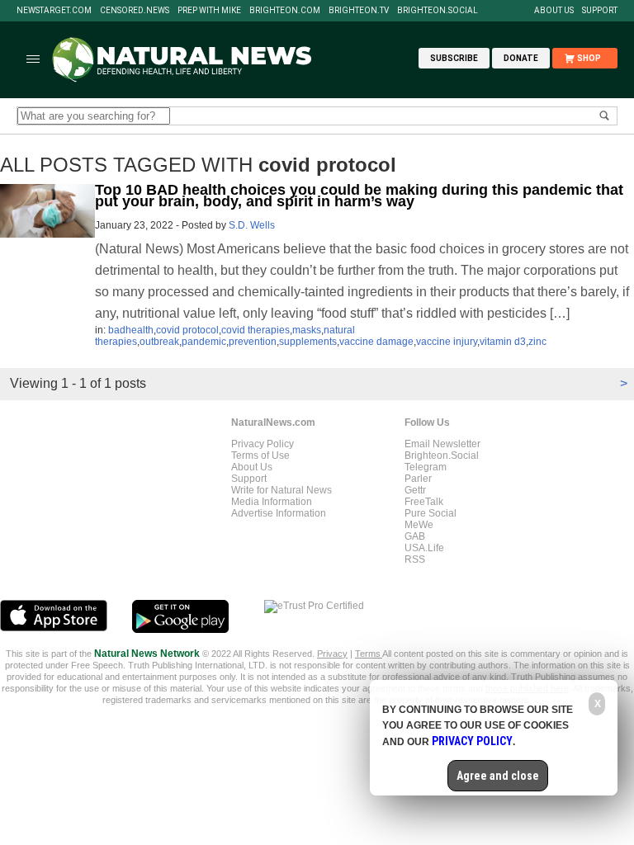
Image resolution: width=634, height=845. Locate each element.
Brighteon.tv (359, 11)
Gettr (415, 490)
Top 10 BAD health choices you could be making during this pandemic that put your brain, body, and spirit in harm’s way (359, 196)
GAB (415, 536)
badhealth (131, 330)
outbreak (159, 341)
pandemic (204, 341)
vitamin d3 (503, 341)
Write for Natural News (281, 490)
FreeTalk (424, 501)
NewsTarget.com (54, 11)
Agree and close (498, 775)
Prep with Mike (209, 11)
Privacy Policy (262, 444)
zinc (537, 341)
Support (599, 11)
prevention (253, 341)
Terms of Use (260, 455)
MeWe (419, 525)
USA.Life (424, 548)
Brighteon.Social (437, 11)
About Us (554, 11)
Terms (368, 654)
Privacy (332, 654)
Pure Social (431, 513)
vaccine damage (376, 341)
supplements (308, 341)
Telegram (426, 467)
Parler (418, 478)
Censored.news (134, 11)
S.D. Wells (252, 225)
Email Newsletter (442, 444)
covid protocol (187, 330)
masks (306, 330)
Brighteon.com (284, 11)
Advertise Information (278, 513)
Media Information (271, 501)
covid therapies (255, 330)
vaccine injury (446, 341)
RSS (415, 559)
